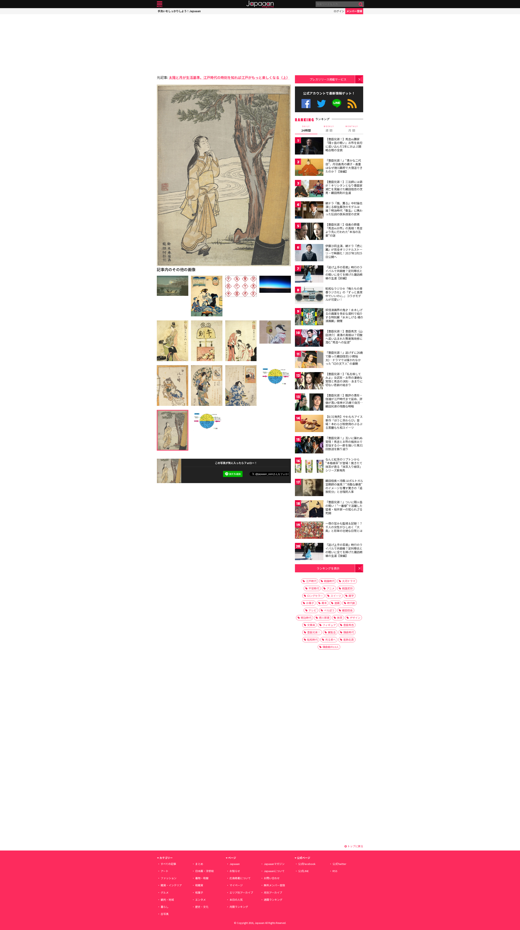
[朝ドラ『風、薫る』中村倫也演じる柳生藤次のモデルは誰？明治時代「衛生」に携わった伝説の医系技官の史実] (309, 210)
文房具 (311, 625)
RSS (352, 103)
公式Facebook (306, 103)
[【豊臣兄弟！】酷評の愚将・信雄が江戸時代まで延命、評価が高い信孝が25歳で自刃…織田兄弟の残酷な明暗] (309, 402)
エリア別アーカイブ (241, 892)
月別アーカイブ (273, 892)
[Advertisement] (190, 43)
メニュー (159, 4)
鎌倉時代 (348, 632)
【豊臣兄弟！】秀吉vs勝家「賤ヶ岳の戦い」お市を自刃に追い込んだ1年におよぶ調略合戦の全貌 (343, 144)
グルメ (165, 892)
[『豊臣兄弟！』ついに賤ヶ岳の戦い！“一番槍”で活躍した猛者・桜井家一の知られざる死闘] (309, 509)
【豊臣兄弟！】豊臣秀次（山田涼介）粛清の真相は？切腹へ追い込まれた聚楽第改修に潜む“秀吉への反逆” (343, 336)
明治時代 (306, 618)
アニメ (331, 588)
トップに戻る (355, 846)
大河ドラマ (348, 581)
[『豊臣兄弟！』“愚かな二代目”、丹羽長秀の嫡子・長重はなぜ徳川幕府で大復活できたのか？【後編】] (309, 168)
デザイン (355, 618)
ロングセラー (315, 596)
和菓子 (199, 892)
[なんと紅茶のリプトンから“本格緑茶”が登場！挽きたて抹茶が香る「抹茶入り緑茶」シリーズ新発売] (309, 466)
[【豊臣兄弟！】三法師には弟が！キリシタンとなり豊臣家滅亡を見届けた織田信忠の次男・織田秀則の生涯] (309, 189)
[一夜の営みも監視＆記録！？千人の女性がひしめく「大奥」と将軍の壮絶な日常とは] (309, 531)
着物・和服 (201, 878)
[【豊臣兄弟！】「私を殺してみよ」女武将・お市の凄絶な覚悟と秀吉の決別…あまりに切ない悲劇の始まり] (309, 381)
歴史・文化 (201, 907)
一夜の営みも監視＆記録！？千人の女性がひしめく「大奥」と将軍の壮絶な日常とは (343, 527)
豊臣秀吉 (348, 625)
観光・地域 (167, 900)
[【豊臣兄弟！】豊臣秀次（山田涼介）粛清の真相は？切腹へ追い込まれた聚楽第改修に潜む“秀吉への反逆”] (309, 338)
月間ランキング (239, 907)
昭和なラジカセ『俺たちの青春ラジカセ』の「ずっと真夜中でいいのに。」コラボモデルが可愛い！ (343, 294)
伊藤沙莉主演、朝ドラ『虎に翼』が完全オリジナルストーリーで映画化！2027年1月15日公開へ (343, 251)
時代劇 (351, 603)
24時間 (306, 128)
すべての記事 (168, 864)
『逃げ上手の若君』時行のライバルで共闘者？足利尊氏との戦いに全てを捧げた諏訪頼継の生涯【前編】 (343, 272)
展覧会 (332, 632)
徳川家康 (324, 618)
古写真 (165, 914)
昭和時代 (312, 639)
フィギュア (329, 625)
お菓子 (310, 603)
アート (164, 871)
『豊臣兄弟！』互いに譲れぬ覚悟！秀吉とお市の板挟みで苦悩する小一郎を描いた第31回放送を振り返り (344, 443)
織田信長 (347, 610)
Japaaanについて (274, 871)
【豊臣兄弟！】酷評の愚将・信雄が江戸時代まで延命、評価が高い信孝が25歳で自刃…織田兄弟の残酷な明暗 (344, 400)
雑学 (351, 596)
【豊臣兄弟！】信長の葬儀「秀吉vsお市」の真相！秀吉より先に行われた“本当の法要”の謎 (343, 229)
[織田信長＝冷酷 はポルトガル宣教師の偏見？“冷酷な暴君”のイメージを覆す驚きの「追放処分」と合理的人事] (309, 488)
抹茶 (339, 618)
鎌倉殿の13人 (331, 647)
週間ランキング (273, 900)
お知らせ (235, 871)
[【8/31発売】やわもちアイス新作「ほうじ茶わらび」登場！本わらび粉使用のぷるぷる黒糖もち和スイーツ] (309, 424)
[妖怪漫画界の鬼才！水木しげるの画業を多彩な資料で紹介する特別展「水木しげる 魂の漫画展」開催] (309, 317)
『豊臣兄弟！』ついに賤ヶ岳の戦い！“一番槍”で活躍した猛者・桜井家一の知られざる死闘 (343, 507)
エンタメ (200, 900)
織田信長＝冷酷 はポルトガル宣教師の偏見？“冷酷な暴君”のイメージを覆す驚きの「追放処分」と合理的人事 (344, 486)
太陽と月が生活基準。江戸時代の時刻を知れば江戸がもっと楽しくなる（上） (229, 77)
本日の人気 (236, 900)
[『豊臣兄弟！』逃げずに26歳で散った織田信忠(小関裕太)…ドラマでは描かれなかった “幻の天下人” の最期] (309, 360)
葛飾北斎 (348, 639)
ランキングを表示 (328, 568)
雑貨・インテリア (171, 885)
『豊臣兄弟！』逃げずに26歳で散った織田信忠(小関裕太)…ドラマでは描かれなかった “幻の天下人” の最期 (344, 358)
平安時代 (314, 588)
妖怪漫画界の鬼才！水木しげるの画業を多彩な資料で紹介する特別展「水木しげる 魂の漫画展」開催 (344, 315)
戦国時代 (329, 581)
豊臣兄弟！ (313, 632)
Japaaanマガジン (274, 864)
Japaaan (260, 4)
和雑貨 (199, 885)
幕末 (324, 603)
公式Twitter (321, 103)
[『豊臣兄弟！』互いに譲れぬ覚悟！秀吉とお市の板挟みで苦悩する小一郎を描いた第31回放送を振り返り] (309, 445)
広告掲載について (240, 878)
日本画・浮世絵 (204, 871)
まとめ (199, 864)
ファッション (169, 878)
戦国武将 (347, 588)
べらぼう (329, 610)
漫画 (337, 603)
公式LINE (336, 103)
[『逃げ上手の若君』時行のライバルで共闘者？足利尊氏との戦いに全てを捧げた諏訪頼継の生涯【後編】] (309, 552)
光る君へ (330, 639)
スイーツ (335, 596)
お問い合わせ (272, 878)
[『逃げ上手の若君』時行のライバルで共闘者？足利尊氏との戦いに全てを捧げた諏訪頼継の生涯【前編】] (309, 274)
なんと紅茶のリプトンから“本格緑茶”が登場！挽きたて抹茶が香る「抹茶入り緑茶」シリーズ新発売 (343, 464)
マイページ (236, 885)
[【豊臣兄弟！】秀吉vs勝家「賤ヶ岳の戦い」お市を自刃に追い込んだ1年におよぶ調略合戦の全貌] (309, 146)
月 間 (352, 128)
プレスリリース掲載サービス (328, 79)
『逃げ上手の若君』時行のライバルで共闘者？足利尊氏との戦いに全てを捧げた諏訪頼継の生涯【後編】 (343, 550)
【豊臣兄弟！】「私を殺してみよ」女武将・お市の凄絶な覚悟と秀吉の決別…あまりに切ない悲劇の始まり (344, 379)
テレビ (312, 610)
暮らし (165, 907)
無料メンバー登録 (274, 885)
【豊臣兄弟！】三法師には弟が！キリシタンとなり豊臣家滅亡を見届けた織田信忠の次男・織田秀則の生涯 (343, 187)
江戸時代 (311, 581)
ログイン (339, 11)
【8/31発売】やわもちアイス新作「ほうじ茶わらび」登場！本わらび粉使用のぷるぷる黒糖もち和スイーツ (344, 422)
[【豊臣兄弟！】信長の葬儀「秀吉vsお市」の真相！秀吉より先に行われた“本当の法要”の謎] (309, 232)
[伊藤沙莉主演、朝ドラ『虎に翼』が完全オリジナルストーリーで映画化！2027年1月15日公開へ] (309, 253)
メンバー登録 (354, 11)
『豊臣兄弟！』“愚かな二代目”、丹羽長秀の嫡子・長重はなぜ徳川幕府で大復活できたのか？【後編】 (343, 165)
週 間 (329, 128)
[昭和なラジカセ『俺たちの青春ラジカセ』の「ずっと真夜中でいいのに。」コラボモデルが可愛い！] (309, 296)
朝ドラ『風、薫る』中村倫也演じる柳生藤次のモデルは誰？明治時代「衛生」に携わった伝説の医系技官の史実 (343, 208)
